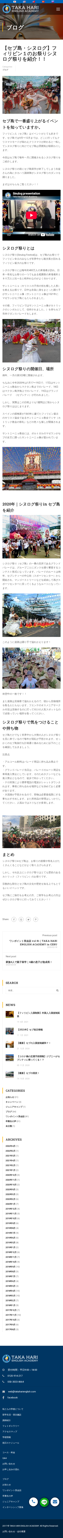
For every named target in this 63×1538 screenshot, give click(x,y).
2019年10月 (11, 1218)
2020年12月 (11, 1175)
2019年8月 (11, 1228)
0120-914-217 (15, 1375)
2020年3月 (11, 1194)
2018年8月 (11, 1271)
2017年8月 (11, 1329)
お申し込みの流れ (10, 1469)
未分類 (9, 1126)
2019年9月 (11, 1223)
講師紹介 (6, 1420)
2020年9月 (11, 1189)
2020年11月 (11, 1180)
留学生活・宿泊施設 (11, 1414)
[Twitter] (28, 919)
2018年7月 (11, 1276)
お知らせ (10, 1097)
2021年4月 (11, 1160)
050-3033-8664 (16, 1381)
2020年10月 (11, 1184)
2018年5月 (11, 1286)
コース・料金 (8, 1452)
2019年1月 (11, 1247)
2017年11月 (11, 1315)
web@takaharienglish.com (22, 1391)
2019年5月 (11, 1242)
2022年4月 (11, 1146)
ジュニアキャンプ (14, 1107)
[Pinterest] (35, 919)
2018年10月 (11, 1262)
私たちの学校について (12, 1409)
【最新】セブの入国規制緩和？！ (34, 1042)
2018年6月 (11, 1281)
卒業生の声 (11, 1121)
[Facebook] (13, 919)
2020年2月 (11, 1199)
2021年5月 (11, 1155)
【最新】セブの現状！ (28, 1073)
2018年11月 (11, 1257)
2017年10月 (11, 1320)
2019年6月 (11, 1238)
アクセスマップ (9, 1431)
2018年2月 (11, 1300)
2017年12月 (11, 1310)
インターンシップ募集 (12, 1507)
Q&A (4, 1458)
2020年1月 (11, 1204)
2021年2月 (11, 1165)
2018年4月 (11, 1291)
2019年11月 (11, 1213)
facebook (12, 1397)
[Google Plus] (21, 919)
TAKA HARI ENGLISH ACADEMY (24, 1526)
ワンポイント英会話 (15, 1116)
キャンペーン (12, 1102)
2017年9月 (11, 1324)
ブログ (5, 70)
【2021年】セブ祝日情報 (30, 1029)
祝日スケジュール (10, 1443)
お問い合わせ (8, 1464)
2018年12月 (11, 1252)
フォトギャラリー (10, 1426)
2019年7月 (11, 1233)
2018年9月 (11, 1266)
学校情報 (6, 1437)
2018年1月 (11, 1305)
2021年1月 (11, 1170)
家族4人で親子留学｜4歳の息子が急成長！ (29, 962)
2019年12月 (11, 1209)
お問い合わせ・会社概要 (14, 1531)
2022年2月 (11, 1151)
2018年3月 (11, 1295)
